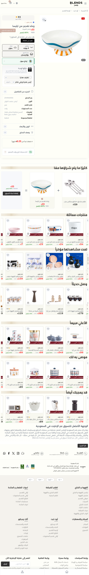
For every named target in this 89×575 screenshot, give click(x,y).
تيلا (59, 479)
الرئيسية (83, 11)
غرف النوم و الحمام (21, 548)
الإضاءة (25, 530)
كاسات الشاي (83, 505)
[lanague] (15, 3)
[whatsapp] (4, 454)
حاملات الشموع (22, 536)
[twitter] (14, 454)
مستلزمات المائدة (22, 502)
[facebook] (9, 454)
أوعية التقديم (66, 11)
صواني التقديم (83, 498)
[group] (63, 39)
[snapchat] (23, 454)
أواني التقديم (23, 493)
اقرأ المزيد (82, 446)
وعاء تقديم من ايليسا (42, 201)
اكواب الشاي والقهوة (81, 514)
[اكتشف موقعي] (5, 152)
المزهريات (24, 539)
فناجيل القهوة (83, 496)
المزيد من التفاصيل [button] (22, 92)
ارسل (5, 564)
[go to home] (66, 572)
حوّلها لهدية (22, 68)
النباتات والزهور (23, 545)
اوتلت (83, 18)
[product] (75, 227)
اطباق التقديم (23, 498)
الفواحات (85, 527)
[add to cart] (68, 234)
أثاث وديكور (54, 524)
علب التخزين (24, 542)
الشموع (85, 530)
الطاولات (25, 527)
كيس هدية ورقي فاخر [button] (23, 82)
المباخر (85, 524)
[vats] (32, 467)
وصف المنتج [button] (25, 133)
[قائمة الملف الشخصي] (22, 572)
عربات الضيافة (83, 511)
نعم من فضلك (28, 40)
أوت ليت (75, 11)
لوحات (26, 533)
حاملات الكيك (83, 507)
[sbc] (27, 467)
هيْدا (39, 479)
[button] (85, 3)
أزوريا (49, 479)
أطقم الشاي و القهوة (50, 493)
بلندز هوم (80, 239)
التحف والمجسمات (51, 527)
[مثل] (68, 220)
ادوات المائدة (23, 505)
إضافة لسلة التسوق (11, 193)
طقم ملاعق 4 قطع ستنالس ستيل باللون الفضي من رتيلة (74, 202)
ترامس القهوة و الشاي (80, 493)
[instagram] (18, 454)
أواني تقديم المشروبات (20, 496)
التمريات (85, 502)
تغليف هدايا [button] (24, 77)
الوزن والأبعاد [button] (24, 127)
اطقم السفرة (53, 496)
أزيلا (30, 479)
